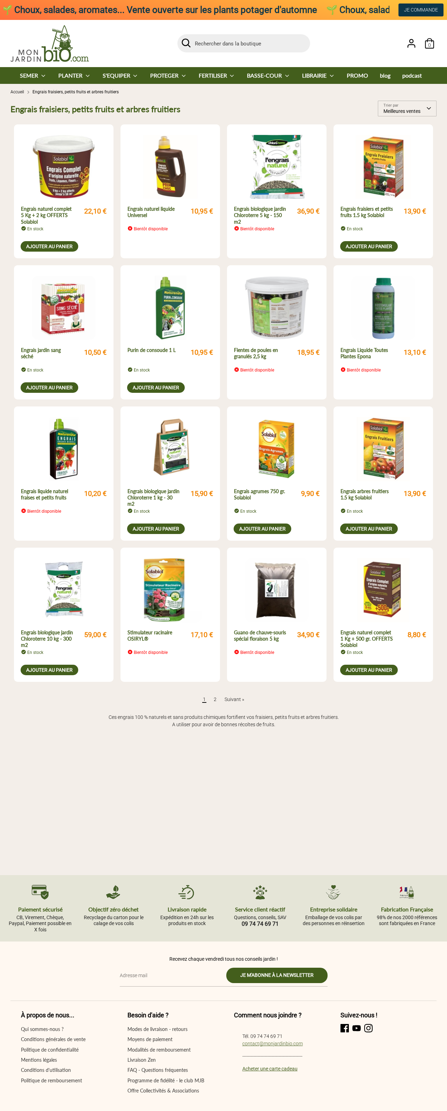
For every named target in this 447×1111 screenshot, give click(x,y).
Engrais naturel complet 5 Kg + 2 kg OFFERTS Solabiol (46, 215)
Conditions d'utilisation (46, 1070)
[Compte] (411, 43)
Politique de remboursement (51, 1080)
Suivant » (234, 699)
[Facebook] (344, 1028)
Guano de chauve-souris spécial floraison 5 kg (260, 635)
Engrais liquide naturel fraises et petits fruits (44, 494)
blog (385, 75)
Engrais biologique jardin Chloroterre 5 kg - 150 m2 (260, 215)
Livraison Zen (141, 1060)
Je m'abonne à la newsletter (277, 975)
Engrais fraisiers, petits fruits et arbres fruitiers (75, 91)
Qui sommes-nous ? (42, 1029)
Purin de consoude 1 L (151, 350)
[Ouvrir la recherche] (186, 43)
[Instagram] (368, 1028)
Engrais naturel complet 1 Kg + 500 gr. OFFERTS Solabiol (366, 638)
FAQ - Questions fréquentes (157, 1070)
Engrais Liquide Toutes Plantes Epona (364, 353)
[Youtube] (356, 1028)
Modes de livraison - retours (157, 1029)
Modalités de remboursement (159, 1050)
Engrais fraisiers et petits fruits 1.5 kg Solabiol (366, 212)
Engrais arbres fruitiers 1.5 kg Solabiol (364, 494)
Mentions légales (39, 1060)
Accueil (17, 91)
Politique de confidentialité (50, 1050)
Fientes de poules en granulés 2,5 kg (256, 353)
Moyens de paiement (150, 1039)
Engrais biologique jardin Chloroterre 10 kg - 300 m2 (47, 638)
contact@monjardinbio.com (272, 1043)
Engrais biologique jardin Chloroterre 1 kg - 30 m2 (153, 497)
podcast (412, 75)
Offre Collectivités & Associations (163, 1091)
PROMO (357, 75)
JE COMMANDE (421, 10)
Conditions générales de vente (53, 1039)
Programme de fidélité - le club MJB (165, 1080)
